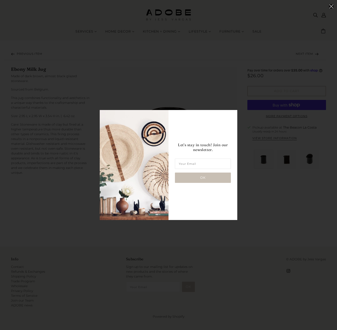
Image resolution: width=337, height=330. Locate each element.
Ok (203, 178)
